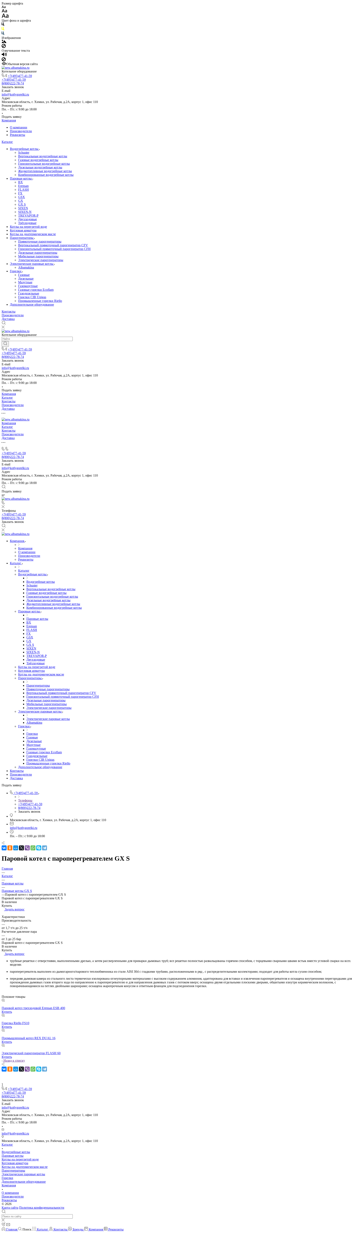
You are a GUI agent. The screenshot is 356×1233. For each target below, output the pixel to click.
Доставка (8, 319)
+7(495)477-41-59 (20, 76)
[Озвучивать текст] (4, 55)
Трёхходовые (27, 223)
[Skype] (38, 847)
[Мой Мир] (15, 847)
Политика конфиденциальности (41, 1207)
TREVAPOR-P (28, 215)
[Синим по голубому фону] (3, 34)
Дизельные (26, 278)
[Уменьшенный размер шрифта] (4, 7)
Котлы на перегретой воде (28, 226)
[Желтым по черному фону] (3, 29)
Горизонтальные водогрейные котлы (44, 163)
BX (20, 182)
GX (20, 200)
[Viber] (27, 847)
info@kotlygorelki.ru (15, 94)
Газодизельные (28, 293)
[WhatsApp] (32, 847)
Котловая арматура (23, 230)
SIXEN (23, 208)
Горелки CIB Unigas (32, 297)
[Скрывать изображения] (4, 47)
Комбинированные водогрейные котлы (46, 174)
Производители (21, 131)
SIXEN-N (25, 212)
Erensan (23, 186)
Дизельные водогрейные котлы (40, 167)
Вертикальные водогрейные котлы (42, 156)
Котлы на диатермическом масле (33, 234)
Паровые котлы (21, 178)
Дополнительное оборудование (32, 304)
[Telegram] (44, 847)
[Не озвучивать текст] (4, 60)
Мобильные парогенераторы (38, 256)
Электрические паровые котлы (32, 263)
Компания (9, 120)
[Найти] (5, 344)
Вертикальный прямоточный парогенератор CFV (53, 245)
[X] (21, 847)
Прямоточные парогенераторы (39, 241)
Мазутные (25, 282)
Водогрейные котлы (24, 149)
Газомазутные (28, 286)
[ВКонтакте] (4, 847)
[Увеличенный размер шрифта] (5, 17)
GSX (21, 197)
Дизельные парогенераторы (37, 252)
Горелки (16, 271)
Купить (7, 1011)
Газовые (24, 275)
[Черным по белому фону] (3, 25)
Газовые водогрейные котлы (38, 160)
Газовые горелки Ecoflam (36, 289)
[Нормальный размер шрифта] (4, 11)
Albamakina (26, 267)
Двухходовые (27, 219)
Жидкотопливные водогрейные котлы (45, 171)
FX (20, 193)
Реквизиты (17, 135)
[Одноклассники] (9, 847)
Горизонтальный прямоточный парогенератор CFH (54, 249)
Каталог (7, 142)
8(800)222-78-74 (13, 83)
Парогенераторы (22, 238)
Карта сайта (10, 1207)
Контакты (8, 311)
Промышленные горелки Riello (40, 301)
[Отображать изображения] (4, 42)
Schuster (23, 152)
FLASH (23, 189)
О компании (18, 127)
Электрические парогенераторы (40, 260)
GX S (22, 204)
